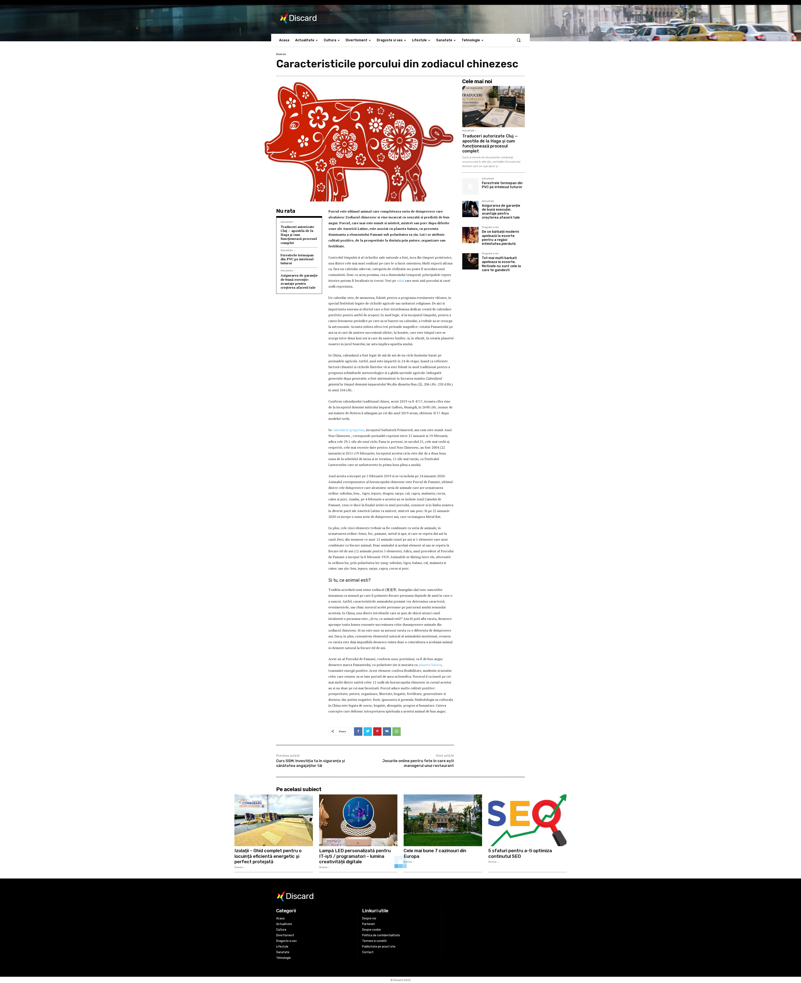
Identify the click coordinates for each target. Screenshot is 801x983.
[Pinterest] (377, 731)
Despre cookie (371, 929)
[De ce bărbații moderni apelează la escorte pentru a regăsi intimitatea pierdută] (470, 235)
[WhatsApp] (396, 731)
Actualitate (287, 222)
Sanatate (282, 952)
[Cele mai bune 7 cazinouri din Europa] (443, 820)
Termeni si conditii (374, 941)
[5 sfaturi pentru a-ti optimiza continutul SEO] (527, 820)
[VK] (387, 731)
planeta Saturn (430, 664)
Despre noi (369, 918)
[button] (518, 40)
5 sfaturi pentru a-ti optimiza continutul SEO (520, 853)
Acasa (280, 918)
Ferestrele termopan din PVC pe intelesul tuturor (297, 259)
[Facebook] (358, 731)
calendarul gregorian (348, 430)
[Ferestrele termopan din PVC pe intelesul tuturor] (470, 186)
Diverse (281, 54)
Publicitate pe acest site (378, 946)
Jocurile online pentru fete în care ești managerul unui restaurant (418, 763)
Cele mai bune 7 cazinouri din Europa (435, 853)
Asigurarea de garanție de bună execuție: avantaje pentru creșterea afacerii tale (299, 281)
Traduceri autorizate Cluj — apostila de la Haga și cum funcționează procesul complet (299, 234)
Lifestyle (282, 946)
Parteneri (368, 924)
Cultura (281, 929)
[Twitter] (368, 731)
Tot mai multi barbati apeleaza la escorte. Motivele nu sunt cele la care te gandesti (501, 264)
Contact (368, 952)
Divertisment (285, 935)
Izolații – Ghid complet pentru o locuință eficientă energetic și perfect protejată (268, 856)
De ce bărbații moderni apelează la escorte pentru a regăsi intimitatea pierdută (500, 238)
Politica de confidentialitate (381, 935)
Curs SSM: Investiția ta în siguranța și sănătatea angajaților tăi (310, 763)
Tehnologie (283, 958)
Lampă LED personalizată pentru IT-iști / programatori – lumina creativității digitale (355, 856)
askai (400, 280)
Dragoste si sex (490, 227)
